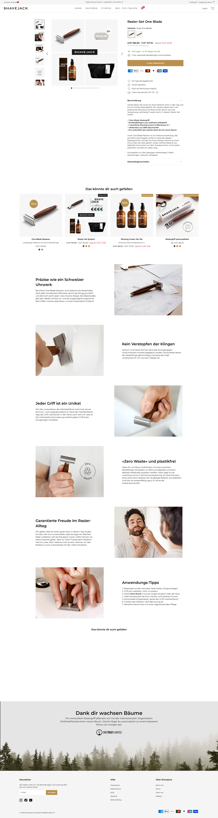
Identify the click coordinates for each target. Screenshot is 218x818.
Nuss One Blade (131, 34)
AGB (112, 792)
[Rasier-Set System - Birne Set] (89, 246)
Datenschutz (115, 789)
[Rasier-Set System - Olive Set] (86, 246)
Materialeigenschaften (138, 162)
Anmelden (52, 792)
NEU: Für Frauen (126, 8)
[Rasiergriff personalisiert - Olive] (177, 246)
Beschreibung (134, 100)
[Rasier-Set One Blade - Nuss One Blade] (39, 687)
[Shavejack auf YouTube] (30, 800)
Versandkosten (144, 45)
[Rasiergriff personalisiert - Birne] (180, 246)
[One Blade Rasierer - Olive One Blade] (42, 249)
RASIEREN (92, 8)
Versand (113, 796)
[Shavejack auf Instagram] (20, 800)
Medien (159, 796)
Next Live (160, 785)
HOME (78, 8)
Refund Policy (116, 800)
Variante (139, 28)
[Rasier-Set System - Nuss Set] (83, 246)
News (158, 789)
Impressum (115, 785)
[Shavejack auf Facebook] (25, 800)
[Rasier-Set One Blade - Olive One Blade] (42, 687)
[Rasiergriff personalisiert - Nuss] (174, 246)
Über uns (159, 792)
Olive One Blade (139, 34)
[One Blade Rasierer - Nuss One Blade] (39, 249)
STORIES (106, 8)
